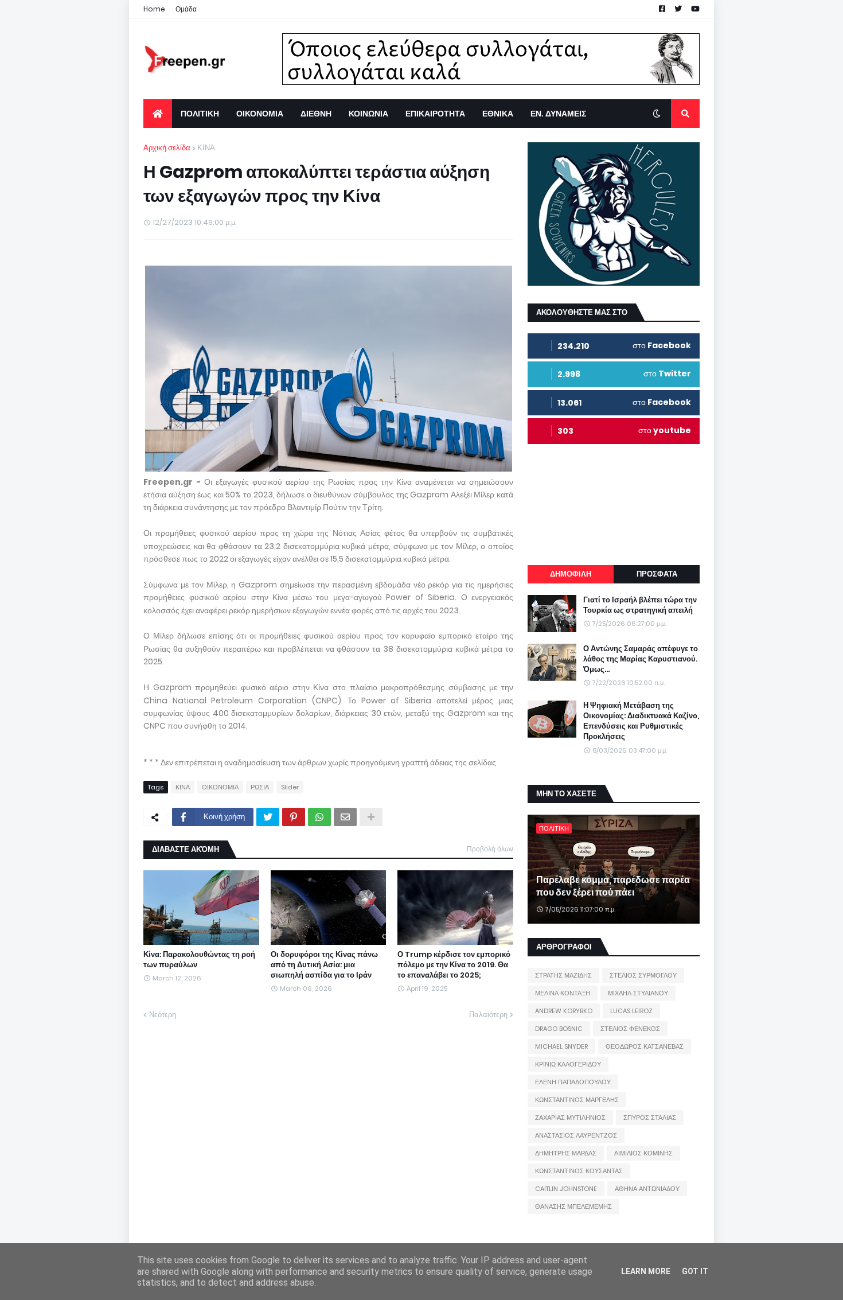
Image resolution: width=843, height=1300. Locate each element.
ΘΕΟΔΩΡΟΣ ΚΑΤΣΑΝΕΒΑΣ (645, 1046)
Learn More (645, 1271)
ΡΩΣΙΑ (260, 787)
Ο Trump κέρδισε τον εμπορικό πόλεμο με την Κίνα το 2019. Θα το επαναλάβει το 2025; (453, 964)
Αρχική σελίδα (166, 147)
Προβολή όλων (490, 849)
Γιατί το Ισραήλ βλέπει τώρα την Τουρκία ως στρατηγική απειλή (640, 605)
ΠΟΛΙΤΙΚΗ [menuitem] (200, 113)
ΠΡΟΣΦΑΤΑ (657, 574)
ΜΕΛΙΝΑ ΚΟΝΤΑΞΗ (562, 993)
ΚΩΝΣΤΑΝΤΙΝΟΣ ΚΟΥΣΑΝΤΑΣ (579, 1171)
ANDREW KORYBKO (563, 1010)
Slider (290, 787)
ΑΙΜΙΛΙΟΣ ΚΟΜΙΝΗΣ (643, 1153)
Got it (695, 1271)
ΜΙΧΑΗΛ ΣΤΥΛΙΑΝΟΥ (638, 993)
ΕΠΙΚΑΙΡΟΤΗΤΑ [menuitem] (435, 113)
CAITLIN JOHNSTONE (566, 1188)
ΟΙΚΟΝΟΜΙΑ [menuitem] (259, 113)
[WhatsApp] (319, 817)
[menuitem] (157, 113)
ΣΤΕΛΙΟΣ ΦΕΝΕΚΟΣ (630, 1028)
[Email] (345, 817)
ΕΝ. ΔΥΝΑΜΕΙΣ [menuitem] (558, 113)
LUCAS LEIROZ (631, 1010)
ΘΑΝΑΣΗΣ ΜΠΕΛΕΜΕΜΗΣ (573, 1206)
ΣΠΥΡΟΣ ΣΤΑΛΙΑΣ (649, 1117)
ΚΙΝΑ (206, 147)
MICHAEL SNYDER (561, 1046)
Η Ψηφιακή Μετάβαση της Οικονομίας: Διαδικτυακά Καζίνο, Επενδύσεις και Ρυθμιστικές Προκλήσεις (641, 721)
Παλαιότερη (488, 1014)
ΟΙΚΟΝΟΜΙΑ (220, 787)
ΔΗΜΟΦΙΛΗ (570, 574)
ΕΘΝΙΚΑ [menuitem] (497, 113)
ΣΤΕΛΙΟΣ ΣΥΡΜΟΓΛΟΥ (643, 975)
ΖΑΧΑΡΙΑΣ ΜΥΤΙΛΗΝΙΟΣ (570, 1117)
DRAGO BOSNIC (559, 1028)
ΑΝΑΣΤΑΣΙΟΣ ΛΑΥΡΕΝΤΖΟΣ (576, 1135)
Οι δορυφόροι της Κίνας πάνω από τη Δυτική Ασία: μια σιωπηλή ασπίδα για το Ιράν (324, 964)
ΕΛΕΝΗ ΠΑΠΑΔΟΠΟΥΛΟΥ (573, 1082)
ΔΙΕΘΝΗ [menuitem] (315, 113)
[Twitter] (267, 817)
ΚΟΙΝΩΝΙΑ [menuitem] (368, 113)
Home (154, 9)
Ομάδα (186, 9)
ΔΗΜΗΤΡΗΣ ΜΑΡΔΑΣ (565, 1153)
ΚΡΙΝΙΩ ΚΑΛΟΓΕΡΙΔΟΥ (568, 1064)
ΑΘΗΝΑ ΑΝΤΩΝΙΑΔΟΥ (647, 1188)
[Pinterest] (293, 817)
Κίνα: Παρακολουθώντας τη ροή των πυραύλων (199, 959)
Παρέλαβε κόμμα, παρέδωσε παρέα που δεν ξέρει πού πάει (613, 886)
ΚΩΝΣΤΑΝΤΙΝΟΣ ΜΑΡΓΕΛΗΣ (577, 1099)
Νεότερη (162, 1014)
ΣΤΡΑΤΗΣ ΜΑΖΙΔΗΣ (563, 975)
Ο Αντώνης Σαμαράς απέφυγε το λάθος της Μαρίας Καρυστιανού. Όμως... (640, 659)
